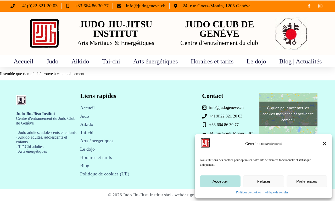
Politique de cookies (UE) (104, 173)
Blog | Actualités (300, 61)
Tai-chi (111, 61)
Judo (52, 61)
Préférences (306, 181)
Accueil (24, 61)
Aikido (80, 61)
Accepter (220, 181)
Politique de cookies (248, 192)
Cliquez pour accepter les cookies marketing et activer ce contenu (288, 113)
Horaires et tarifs (212, 61)
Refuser (263, 181)
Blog (84, 165)
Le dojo (256, 61)
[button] (324, 143)
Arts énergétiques (155, 61)
